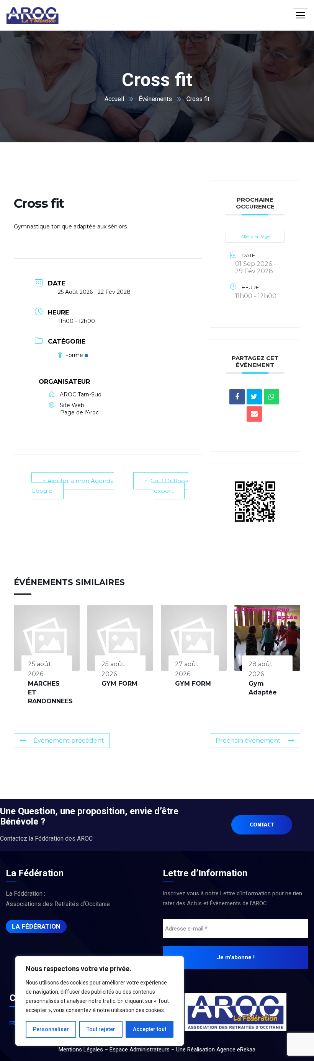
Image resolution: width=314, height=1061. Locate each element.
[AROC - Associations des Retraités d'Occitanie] (32, 15)
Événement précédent (68, 740)
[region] (99, 1001)
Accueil (114, 99)
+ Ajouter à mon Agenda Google (72, 485)
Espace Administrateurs (140, 1049)
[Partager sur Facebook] (237, 396)
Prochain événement (248, 740)
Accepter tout (149, 1029)
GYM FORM (119, 683)
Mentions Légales (81, 1049)
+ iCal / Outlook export (166, 485)
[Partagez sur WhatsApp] (271, 396)
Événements (155, 99)
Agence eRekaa (235, 1049)
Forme (74, 355)
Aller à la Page (255, 236)
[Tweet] (254, 396)
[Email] (254, 414)
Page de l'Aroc (79, 412)
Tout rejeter (101, 1029)
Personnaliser (51, 1029)
